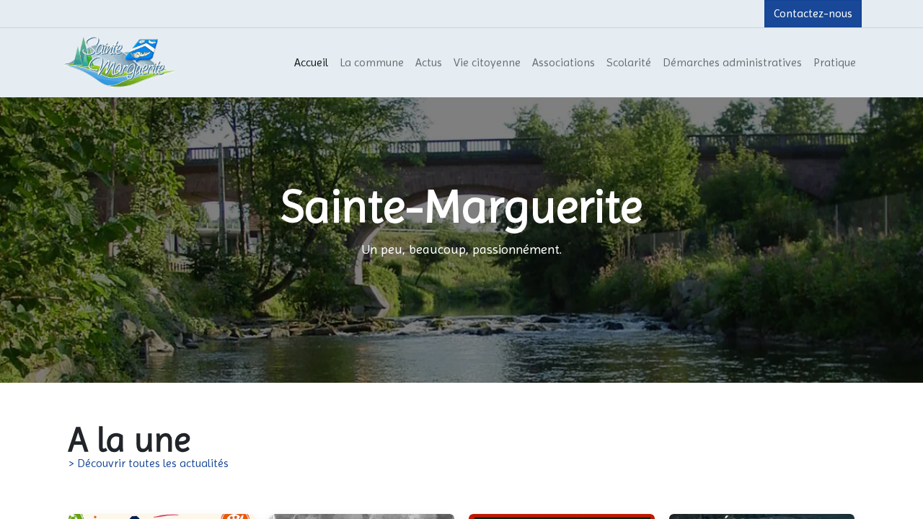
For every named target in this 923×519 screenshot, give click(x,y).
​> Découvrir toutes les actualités (149, 463)
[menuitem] (311, 62)
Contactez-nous (813, 13)
